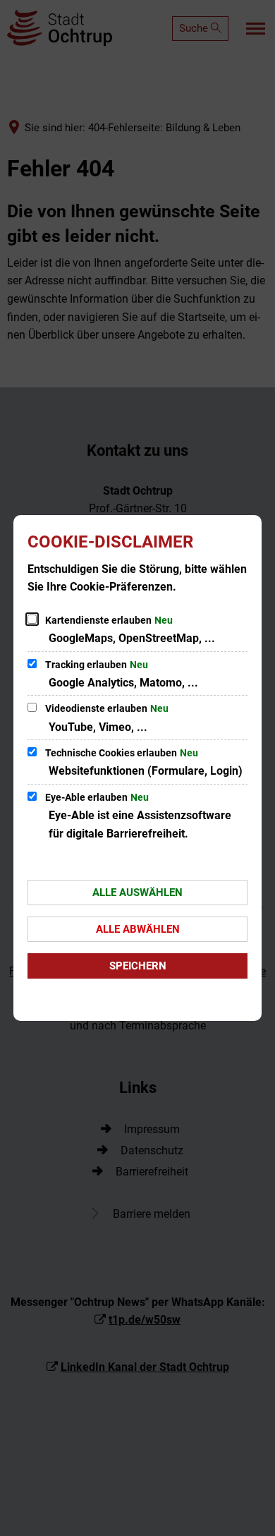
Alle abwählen (138, 929)
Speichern (137, 966)
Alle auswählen (137, 892)
